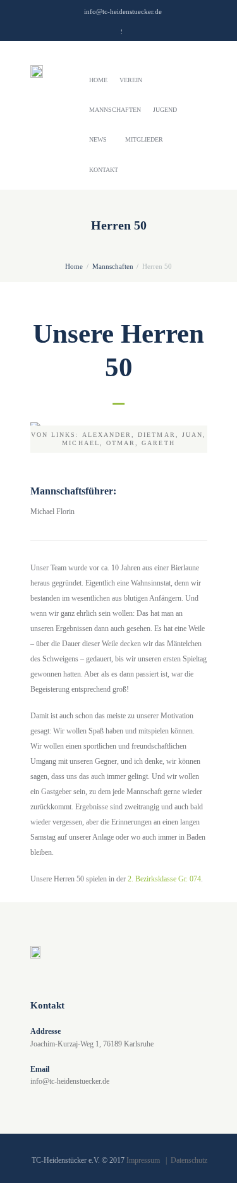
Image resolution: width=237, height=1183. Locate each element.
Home (98, 80)
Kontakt (103, 169)
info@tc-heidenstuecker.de (123, 11)
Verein (130, 80)
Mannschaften (115, 109)
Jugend (165, 109)
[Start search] (129, 33)
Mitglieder (144, 139)
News (98, 139)
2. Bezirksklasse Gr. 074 (164, 878)
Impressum (143, 1160)
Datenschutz (189, 1160)
